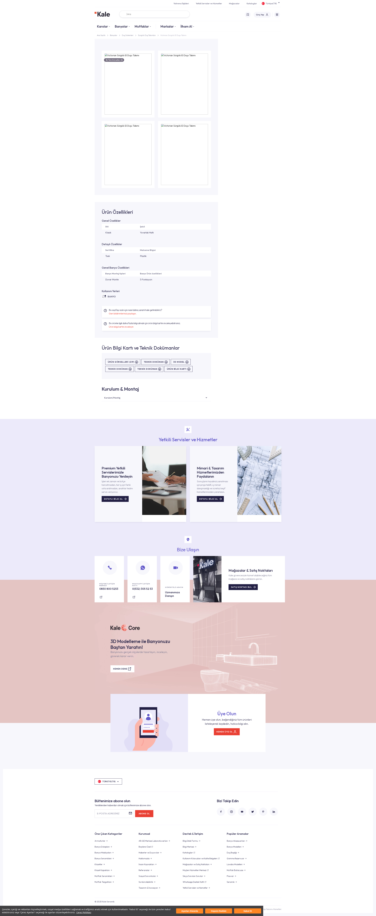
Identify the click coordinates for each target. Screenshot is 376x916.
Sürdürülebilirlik (146, 882)
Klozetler (99, 864)
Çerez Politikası (83, 912)
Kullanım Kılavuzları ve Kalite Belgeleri (200, 858)
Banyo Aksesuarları (236, 841)
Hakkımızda (144, 858)
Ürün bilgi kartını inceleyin (121, 326)
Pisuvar (230, 876)
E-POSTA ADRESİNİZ (108, 813)
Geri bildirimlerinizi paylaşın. (122, 313)
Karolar (102, 26)
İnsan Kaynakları (146, 864)
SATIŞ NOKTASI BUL (241, 587)
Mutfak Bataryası (235, 870)
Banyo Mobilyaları (103, 852)
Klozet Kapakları (102, 870)
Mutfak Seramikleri (103, 876)
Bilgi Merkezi (188, 846)
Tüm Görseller (115, 60)
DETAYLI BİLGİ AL (113, 499)
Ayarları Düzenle (189, 911)
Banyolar (121, 26)
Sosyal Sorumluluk (147, 876)
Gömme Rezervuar (235, 858)
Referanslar (144, 870)
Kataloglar (252, 3)
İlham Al (186, 26)
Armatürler (100, 841)
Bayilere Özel (145, 846)
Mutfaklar (142, 26)
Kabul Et (248, 911)
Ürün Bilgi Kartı (177, 369)
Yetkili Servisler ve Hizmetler (209, 3)
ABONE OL (144, 813)
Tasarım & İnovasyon (148, 888)
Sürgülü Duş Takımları (147, 35)
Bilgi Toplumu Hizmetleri (271, 909)
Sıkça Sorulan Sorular (193, 876)
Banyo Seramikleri (103, 858)
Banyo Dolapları (102, 846)
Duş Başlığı (232, 852)
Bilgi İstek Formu (190, 841)
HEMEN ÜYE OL (224, 732)
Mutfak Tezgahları (103, 882)
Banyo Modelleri (234, 846)
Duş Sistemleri (127, 35)
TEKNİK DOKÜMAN (154, 362)
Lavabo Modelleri (234, 864)
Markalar (167, 26)
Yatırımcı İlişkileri (181, 3)
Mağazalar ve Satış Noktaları (196, 864)
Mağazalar (234, 3)
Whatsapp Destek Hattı (193, 882)
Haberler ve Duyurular (149, 852)
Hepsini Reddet (218, 911)
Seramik (231, 882)
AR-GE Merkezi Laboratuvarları (153, 841)
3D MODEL (179, 362)
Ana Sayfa (101, 35)
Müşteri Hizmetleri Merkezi (194, 870)
